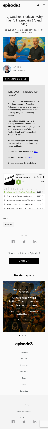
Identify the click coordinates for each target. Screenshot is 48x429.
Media (24, 384)
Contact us (24, 391)
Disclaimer (24, 418)
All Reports (24, 352)
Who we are (24, 365)
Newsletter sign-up (16, 79)
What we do (24, 371)
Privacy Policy (24, 405)
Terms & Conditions (24, 411)
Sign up (24, 261)
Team (24, 378)
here (36, 152)
